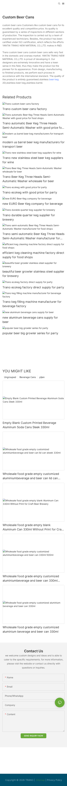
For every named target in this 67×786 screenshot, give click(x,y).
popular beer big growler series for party (30, 333)
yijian (42, 377)
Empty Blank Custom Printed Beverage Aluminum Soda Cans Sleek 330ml (29, 425)
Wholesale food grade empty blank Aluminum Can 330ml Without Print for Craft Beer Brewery (33, 527)
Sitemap (41, 780)
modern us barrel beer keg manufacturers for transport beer (33, 144)
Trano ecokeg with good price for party (29, 192)
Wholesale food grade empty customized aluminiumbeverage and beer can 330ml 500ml (31, 578)
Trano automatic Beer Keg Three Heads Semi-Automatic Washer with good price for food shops (32, 126)
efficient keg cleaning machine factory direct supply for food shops (33, 255)
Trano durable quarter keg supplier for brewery (28, 217)
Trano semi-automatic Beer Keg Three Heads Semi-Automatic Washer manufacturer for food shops (33, 236)
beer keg (54, 79)
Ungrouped (10, 377)
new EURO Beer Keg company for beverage (32, 203)
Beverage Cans (28, 377)
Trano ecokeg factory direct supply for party (33, 287)
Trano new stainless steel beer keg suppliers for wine (32, 160)
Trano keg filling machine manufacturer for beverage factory (31, 304)
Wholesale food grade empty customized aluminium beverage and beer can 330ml (31, 629)
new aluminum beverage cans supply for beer (30, 320)
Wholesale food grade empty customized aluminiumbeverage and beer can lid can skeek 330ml (31, 476)
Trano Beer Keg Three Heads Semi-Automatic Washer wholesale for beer (28, 179)
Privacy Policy (54, 780)
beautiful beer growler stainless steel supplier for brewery (33, 274)
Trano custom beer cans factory (24, 109)
